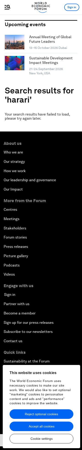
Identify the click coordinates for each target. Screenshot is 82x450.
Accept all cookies (41, 426)
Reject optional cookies (41, 414)
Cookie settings (42, 438)
